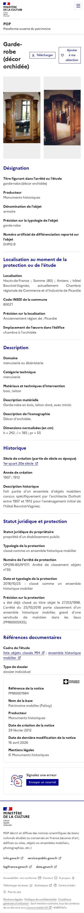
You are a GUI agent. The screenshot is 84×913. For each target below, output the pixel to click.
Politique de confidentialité (40, 899)
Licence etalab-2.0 (37, 908)
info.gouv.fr (11, 858)
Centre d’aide (67, 885)
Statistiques (41, 885)
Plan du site (14, 892)
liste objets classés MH (21, 652)
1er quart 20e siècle (18, 463)
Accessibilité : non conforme (20, 878)
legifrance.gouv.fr (15, 867)
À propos (64, 878)
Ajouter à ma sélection (72, 55)
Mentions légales (13, 899)
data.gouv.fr (44, 867)
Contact (48, 878)
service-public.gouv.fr (42, 858)
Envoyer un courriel (42, 782)
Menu (78, 6)
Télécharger (44, 55)
